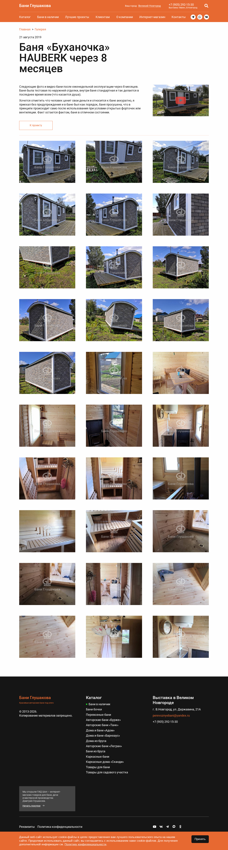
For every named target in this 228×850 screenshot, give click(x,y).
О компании (124, 17)
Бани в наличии (48, 17)
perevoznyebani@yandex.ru (171, 715)
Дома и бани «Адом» (100, 730)
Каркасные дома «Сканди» (105, 761)
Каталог (25, 17)
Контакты (179, 17)
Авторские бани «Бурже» (103, 720)
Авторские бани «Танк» (102, 725)
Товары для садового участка (107, 772)
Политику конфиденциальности (85, 844)
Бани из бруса (95, 751)
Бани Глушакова (35, 5)
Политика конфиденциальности (59, 826)
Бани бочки (94, 709)
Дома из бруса (96, 741)
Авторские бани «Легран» (104, 746)
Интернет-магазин (152, 17)
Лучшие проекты (77, 17)
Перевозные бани (98, 714)
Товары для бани (98, 767)
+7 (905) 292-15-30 (181, 4)
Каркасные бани (97, 756)
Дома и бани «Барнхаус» (103, 735)
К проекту (36, 125)
